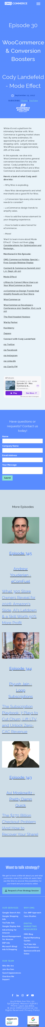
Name (5, 436)
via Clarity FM (10, 366)
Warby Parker (11, 322)
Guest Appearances (11, 973)
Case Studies (30, 916)
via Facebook (10, 350)
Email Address (9, 455)
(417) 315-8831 (26, 1006)
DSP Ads (6, 943)
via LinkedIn (10, 361)
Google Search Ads (11, 913)
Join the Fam (8, 969)
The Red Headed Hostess (17, 317)
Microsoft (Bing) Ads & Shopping (9, 947)
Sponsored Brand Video (32, 952)
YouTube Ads (8, 923)
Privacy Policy (32, 1010)
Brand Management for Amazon (11, 937)
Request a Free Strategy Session (21, 890)
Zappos (7, 333)
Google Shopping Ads (10, 917)
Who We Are (8, 966)
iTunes (24, 101)
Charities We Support (8, 977)
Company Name (10, 446)
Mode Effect (10, 276)
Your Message (9, 465)
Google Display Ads (11, 926)
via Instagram (11, 355)
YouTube (33, 101)
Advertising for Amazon (9, 931)
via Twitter (9, 344)
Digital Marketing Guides (32, 939)
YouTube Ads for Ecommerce (31, 945)
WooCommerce (12, 299)
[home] (16, 4)
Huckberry (9, 328)
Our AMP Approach (32, 913)
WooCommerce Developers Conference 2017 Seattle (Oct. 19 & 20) (22, 308)
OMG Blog (28, 934)
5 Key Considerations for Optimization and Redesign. (22, 245)
